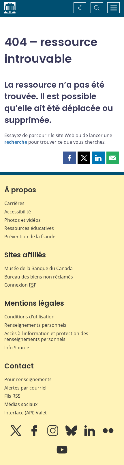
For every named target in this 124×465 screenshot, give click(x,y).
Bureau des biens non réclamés (38, 277)
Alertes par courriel (25, 388)
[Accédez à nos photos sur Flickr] (108, 434)
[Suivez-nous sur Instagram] (53, 434)
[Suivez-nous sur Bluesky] (72, 434)
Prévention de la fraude (29, 236)
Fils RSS (12, 396)
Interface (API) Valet (25, 412)
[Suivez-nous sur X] (16, 434)
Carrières (14, 203)
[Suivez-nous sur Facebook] (35, 434)
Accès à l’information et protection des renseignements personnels (46, 336)
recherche (15, 142)
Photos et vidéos (22, 220)
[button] (69, 158)
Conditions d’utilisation (29, 316)
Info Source (16, 347)
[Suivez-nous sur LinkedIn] (90, 434)
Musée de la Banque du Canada (38, 268)
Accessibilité (17, 211)
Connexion (20, 285)
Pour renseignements (28, 379)
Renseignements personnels (35, 325)
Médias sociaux (20, 404)
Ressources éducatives (29, 228)
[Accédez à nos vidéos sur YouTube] (62, 454)
